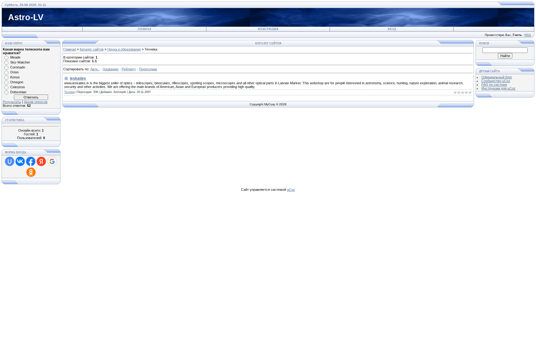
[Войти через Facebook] (30, 161)
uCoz (291, 189)
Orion (14, 72)
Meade (15, 57)
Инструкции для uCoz (498, 88)
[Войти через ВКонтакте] (20, 161)
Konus (15, 77)
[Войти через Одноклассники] (31, 172)
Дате (94, 69)
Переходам (148, 69)
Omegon (16, 82)
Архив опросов (35, 102)
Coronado (17, 67)
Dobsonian (18, 92)
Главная (144, 29)
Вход (392, 29)
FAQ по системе (494, 84)
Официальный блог (496, 77)
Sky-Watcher (20, 62)
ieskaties (78, 78)
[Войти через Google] (52, 161)
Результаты (12, 102)
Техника (69, 92)
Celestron (17, 87)
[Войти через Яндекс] (41, 161)
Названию (110, 69)
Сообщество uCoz (495, 81)
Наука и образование (124, 49)
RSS (528, 35)
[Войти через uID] (9, 161)
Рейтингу (129, 69)
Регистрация (268, 29)
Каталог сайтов (92, 49)
